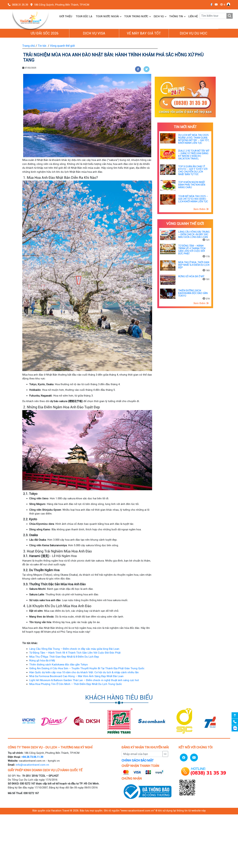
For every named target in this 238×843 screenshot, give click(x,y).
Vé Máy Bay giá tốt (144, 33)
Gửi (165, 754)
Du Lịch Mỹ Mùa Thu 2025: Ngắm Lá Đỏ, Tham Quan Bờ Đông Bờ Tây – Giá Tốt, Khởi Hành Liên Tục (193, 139)
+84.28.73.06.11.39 (32, 756)
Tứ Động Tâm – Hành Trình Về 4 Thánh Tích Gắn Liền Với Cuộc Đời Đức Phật (75, 652)
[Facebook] (210, 4)
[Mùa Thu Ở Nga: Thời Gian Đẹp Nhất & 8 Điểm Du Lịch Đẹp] (168, 265)
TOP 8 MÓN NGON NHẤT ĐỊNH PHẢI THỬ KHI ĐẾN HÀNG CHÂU (191, 185)
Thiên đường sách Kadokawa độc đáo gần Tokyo (58, 664)
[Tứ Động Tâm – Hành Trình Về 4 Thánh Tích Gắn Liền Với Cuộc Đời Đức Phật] (168, 248)
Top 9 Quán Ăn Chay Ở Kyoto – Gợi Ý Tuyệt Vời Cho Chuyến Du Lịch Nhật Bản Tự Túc (193, 170)
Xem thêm (199, 209)
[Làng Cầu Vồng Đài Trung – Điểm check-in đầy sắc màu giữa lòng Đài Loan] (168, 234)
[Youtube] (215, 4)
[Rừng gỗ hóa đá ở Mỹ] (168, 279)
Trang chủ (28, 45)
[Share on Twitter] (146, 69)
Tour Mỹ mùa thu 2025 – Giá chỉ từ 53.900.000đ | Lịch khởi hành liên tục (193, 199)
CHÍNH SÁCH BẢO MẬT (138, 760)
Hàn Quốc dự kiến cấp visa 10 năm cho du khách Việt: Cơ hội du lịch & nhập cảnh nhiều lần (84, 672)
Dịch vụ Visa (94, 33)
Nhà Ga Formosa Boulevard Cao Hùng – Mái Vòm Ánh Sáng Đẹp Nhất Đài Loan (76, 676)
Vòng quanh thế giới (62, 45)
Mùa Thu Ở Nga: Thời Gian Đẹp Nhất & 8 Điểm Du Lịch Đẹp (64, 656)
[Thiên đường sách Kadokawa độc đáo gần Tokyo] (168, 293)
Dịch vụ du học (193, 33)
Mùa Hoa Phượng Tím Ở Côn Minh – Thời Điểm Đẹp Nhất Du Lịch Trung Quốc (75, 684)
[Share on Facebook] (138, 69)
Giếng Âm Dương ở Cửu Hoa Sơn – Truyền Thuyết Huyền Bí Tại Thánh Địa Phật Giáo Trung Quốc (86, 668)
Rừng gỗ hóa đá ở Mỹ (42, 660)
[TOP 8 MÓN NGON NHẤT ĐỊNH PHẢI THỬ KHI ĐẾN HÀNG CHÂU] (168, 185)
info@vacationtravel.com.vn (32, 764)
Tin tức (42, 45)
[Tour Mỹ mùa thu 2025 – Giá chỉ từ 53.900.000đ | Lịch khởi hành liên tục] (168, 199)
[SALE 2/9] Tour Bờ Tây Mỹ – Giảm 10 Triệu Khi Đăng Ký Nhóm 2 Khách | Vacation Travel (193, 154)
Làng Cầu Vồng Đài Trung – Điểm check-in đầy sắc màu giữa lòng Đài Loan (74, 648)
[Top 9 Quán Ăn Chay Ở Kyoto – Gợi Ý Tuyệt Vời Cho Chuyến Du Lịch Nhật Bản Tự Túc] (168, 169)
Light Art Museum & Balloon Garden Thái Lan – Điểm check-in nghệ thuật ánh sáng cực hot (84, 680)
